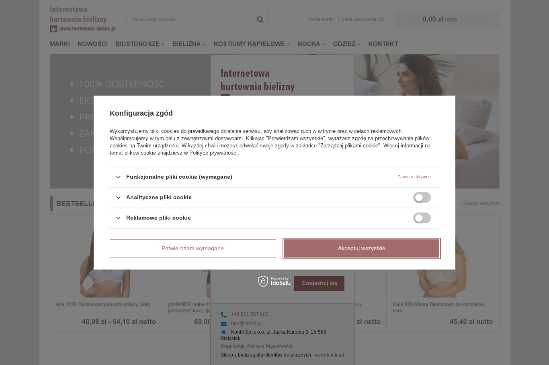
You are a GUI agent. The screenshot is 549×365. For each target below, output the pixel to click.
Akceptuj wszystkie (361, 248)
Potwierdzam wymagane (193, 248)
